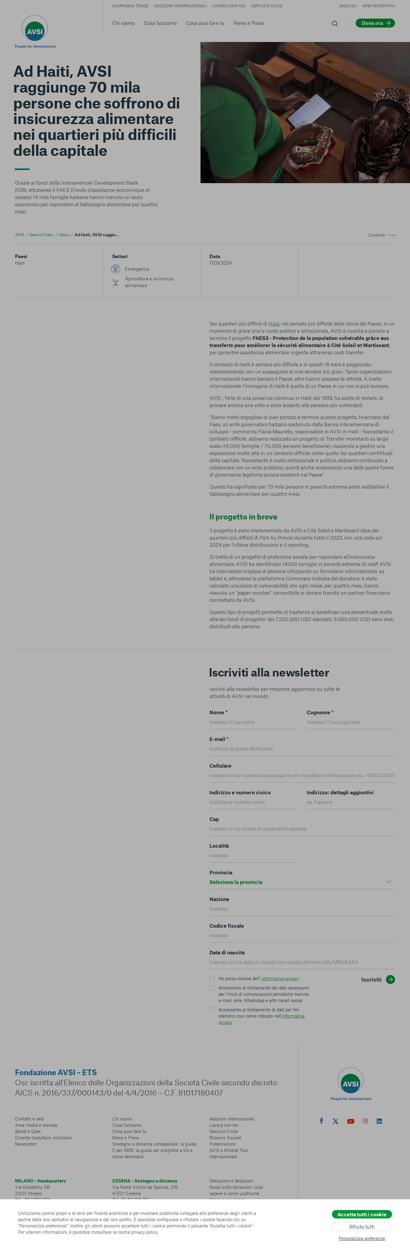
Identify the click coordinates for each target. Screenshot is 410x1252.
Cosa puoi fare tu (205, 23)
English (348, 5)
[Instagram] (365, 1122)
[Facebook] (321, 1121)
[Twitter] (335, 1122)
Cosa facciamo (160, 23)
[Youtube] (350, 1122)
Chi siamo (123, 23)
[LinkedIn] (379, 1122)
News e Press (249, 23)
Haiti (20, 263)
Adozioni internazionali (180, 5)
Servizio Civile (267, 5)
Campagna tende (130, 5)
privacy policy (144, 1232)
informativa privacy (280, 978)
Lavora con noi (229, 5)
